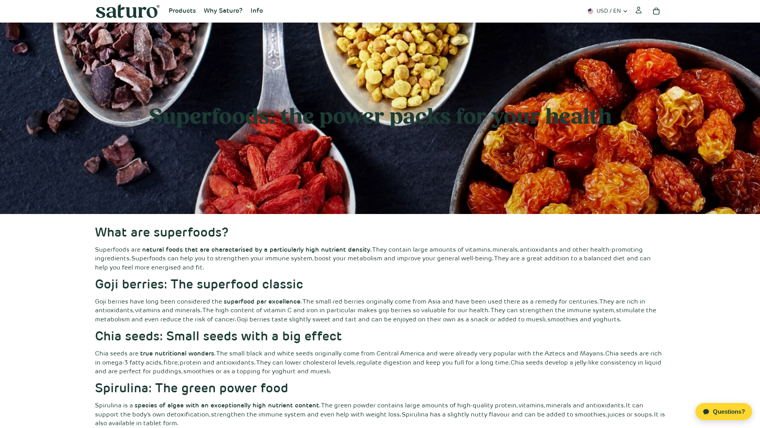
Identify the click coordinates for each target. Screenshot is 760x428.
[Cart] (656, 11)
